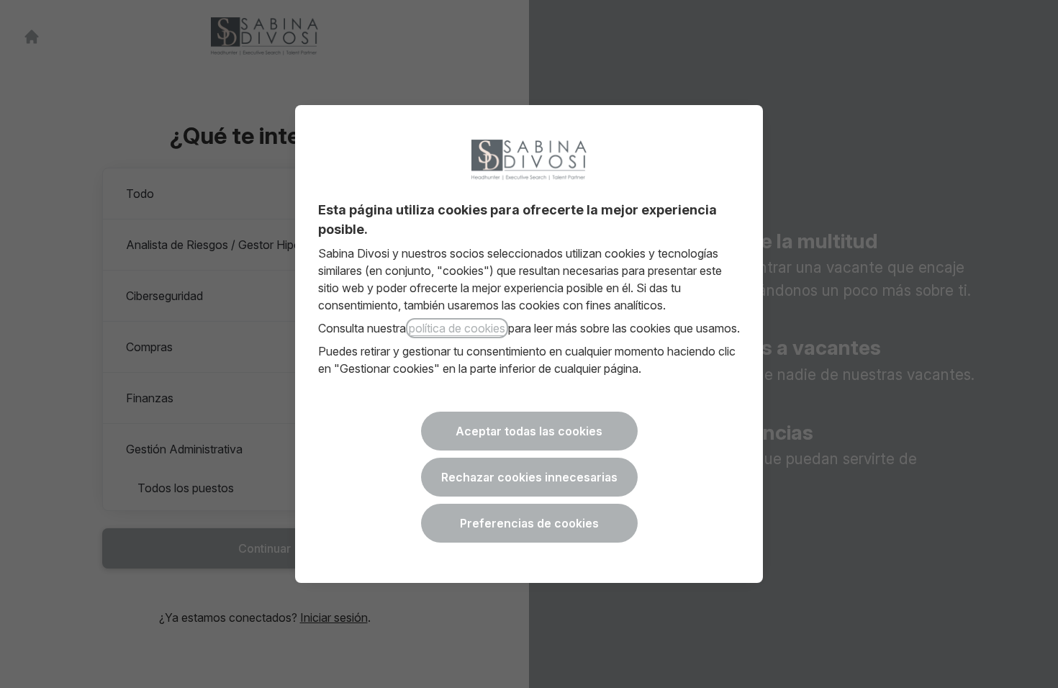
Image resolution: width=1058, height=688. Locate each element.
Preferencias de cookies (529, 523)
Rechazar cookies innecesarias (529, 477)
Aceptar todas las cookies (529, 431)
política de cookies (457, 328)
